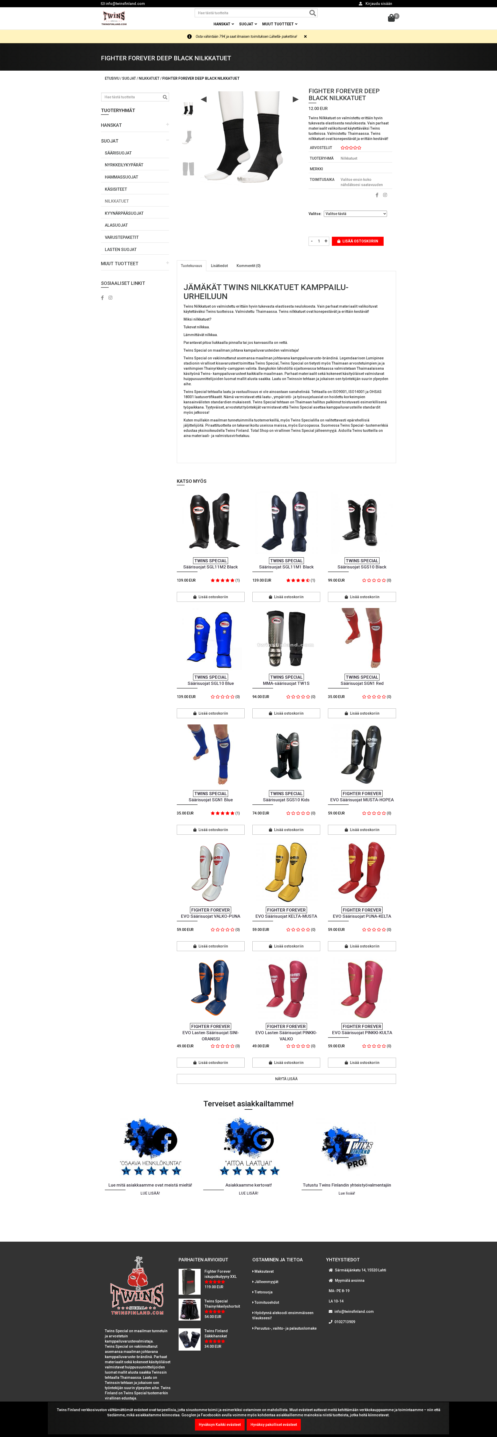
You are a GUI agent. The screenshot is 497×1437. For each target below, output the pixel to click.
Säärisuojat (118, 153)
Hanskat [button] (222, 24)
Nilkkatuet (117, 201)
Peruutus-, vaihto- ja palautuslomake (285, 1328)
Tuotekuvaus (191, 266)
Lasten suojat (121, 249)
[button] (135, 125)
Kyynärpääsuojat (124, 213)
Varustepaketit (122, 237)
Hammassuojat (121, 177)
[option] (188, 108)
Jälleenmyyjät (266, 1282)
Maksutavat (264, 1271)
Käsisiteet (116, 189)
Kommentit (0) (249, 266)
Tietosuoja (263, 1292)
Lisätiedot (219, 266)
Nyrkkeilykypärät (124, 164)
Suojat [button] (246, 24)
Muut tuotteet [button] (278, 24)
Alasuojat (116, 225)
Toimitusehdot (266, 1302)
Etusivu (112, 78)
